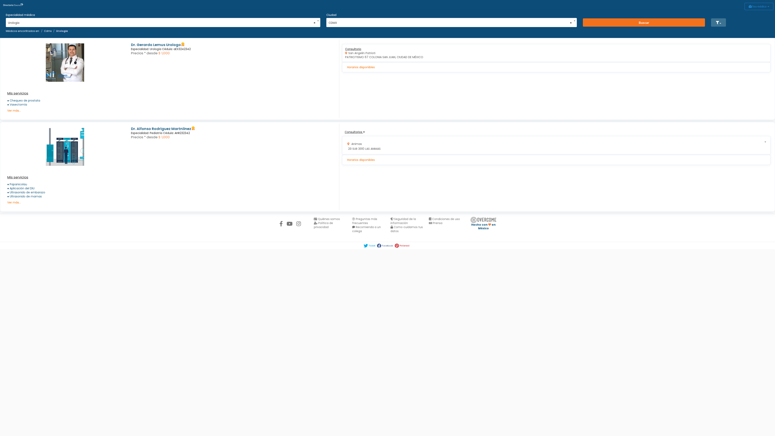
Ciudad (331, 15)
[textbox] (555, 145)
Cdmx (48, 31)
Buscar (644, 22)
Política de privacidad (323, 225)
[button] (718, 22)
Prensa (437, 223)
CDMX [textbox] (450, 23)
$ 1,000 (164, 53)
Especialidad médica (20, 15)
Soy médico (759, 6)
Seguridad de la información (403, 221)
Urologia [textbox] (161, 23)
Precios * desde (144, 53)
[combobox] (161, 22)
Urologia (62, 31)
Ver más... (14, 111)
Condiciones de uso (445, 219)
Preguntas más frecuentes (364, 221)
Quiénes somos (328, 219)
